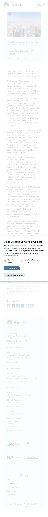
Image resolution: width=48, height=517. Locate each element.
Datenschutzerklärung (11, 256)
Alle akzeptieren (12, 268)
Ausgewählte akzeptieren (15, 275)
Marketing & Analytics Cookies (31, 261)
